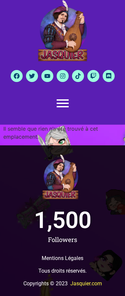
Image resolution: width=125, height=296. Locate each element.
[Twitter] (32, 76)
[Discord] (109, 76)
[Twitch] (93, 76)
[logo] (63, 30)
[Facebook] (17, 76)
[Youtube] (47, 76)
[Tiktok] (78, 76)
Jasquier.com (86, 283)
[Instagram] (63, 76)
